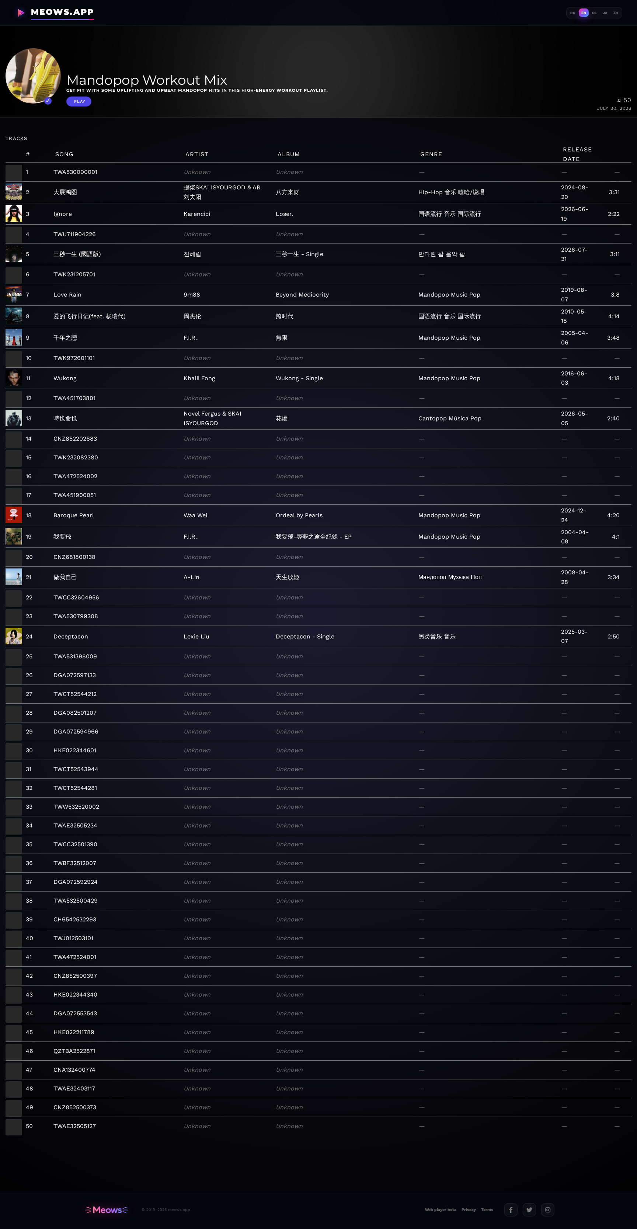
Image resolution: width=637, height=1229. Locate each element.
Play (80, 101)
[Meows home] (106, 1210)
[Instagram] (547, 1209)
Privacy (469, 1209)
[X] (529, 1209)
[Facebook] (511, 1209)
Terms (487, 1209)
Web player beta (440, 1209)
